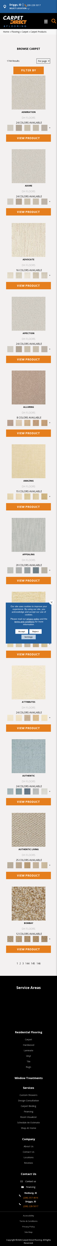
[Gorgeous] (28, 534)
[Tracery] (19, 865)
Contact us (30, 1181)
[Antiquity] (36, 643)
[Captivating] (44, 570)
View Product (28, 138)
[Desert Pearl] (19, 422)
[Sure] (28, 756)
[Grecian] (28, 682)
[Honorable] (44, 791)
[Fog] (44, 127)
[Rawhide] (44, 422)
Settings (28, 637)
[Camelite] (27, 422)
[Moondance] (36, 938)
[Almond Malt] (27, 938)
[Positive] (36, 791)
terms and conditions (24, 621)
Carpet (25, 31)
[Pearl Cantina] (44, 938)
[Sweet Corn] (44, 717)
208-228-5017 (34, 5)
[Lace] (36, 127)
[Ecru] (19, 127)
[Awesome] (19, 496)
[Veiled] (36, 717)
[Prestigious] (19, 570)
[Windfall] (19, 275)
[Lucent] (19, 643)
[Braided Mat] (27, 865)
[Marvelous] (44, 496)
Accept (21, 631)
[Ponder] (10, 643)
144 (27, 963)
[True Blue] (27, 791)
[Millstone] (28, 829)
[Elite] (27, 275)
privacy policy (32, 619)
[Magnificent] (28, 461)
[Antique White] (27, 127)
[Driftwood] (28, 387)
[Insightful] (27, 643)
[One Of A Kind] (27, 496)
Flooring (15, 31)
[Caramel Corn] (44, 865)
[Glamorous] (36, 570)
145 (33, 963)
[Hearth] (27, 717)
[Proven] (19, 791)
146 (38, 963)
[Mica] (36, 865)
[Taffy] (36, 422)
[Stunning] (36, 496)
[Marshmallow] (28, 92)
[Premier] (36, 275)
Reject (35, 631)
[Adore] (28, 239)
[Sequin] (44, 643)
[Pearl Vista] (28, 903)
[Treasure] (44, 275)
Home (6, 31)
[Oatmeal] (19, 938)
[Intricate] (19, 717)
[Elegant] (27, 570)
